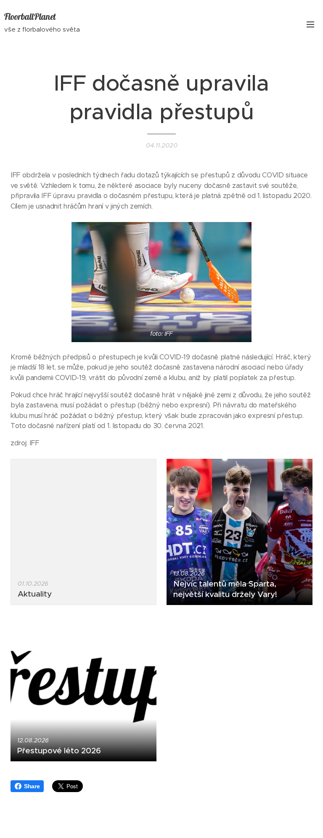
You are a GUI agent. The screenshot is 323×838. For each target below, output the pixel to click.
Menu (310, 24)
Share (32, 786)
